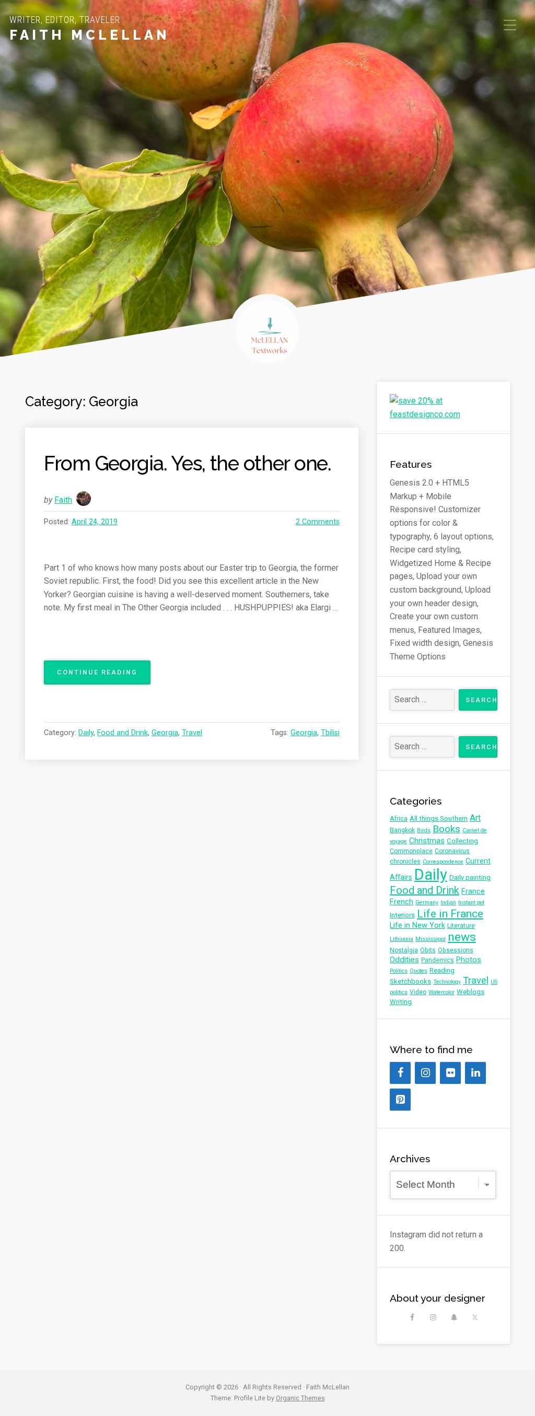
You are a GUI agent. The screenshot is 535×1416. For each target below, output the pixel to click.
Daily (86, 732)
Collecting (462, 841)
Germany (426, 902)
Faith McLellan (89, 35)
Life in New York (417, 925)
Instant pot (471, 902)
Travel (192, 732)
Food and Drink (122, 732)
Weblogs (470, 992)
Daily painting (470, 877)
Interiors (402, 915)
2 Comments (318, 521)
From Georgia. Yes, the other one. (187, 463)
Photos (468, 959)
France (473, 891)
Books (446, 829)
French (401, 901)
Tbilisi (330, 732)
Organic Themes (300, 1398)
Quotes (418, 970)
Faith (63, 500)
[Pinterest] (400, 1100)
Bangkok (402, 830)
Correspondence (443, 861)
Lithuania (401, 939)
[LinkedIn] (475, 1073)
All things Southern (439, 818)
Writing (401, 1002)
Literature (461, 925)
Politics (399, 970)
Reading (442, 970)
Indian (448, 902)
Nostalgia (404, 950)
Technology (447, 981)
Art (475, 818)
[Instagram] (425, 1073)
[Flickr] (450, 1073)
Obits (428, 950)
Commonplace (411, 851)
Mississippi (430, 939)
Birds (424, 830)
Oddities (404, 959)
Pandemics (437, 960)
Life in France (450, 913)
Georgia (165, 732)
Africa (399, 818)
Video (418, 992)
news (462, 937)
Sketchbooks (410, 981)
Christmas (427, 840)
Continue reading (103, 676)
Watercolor (441, 992)
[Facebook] (400, 1073)
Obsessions (455, 950)
